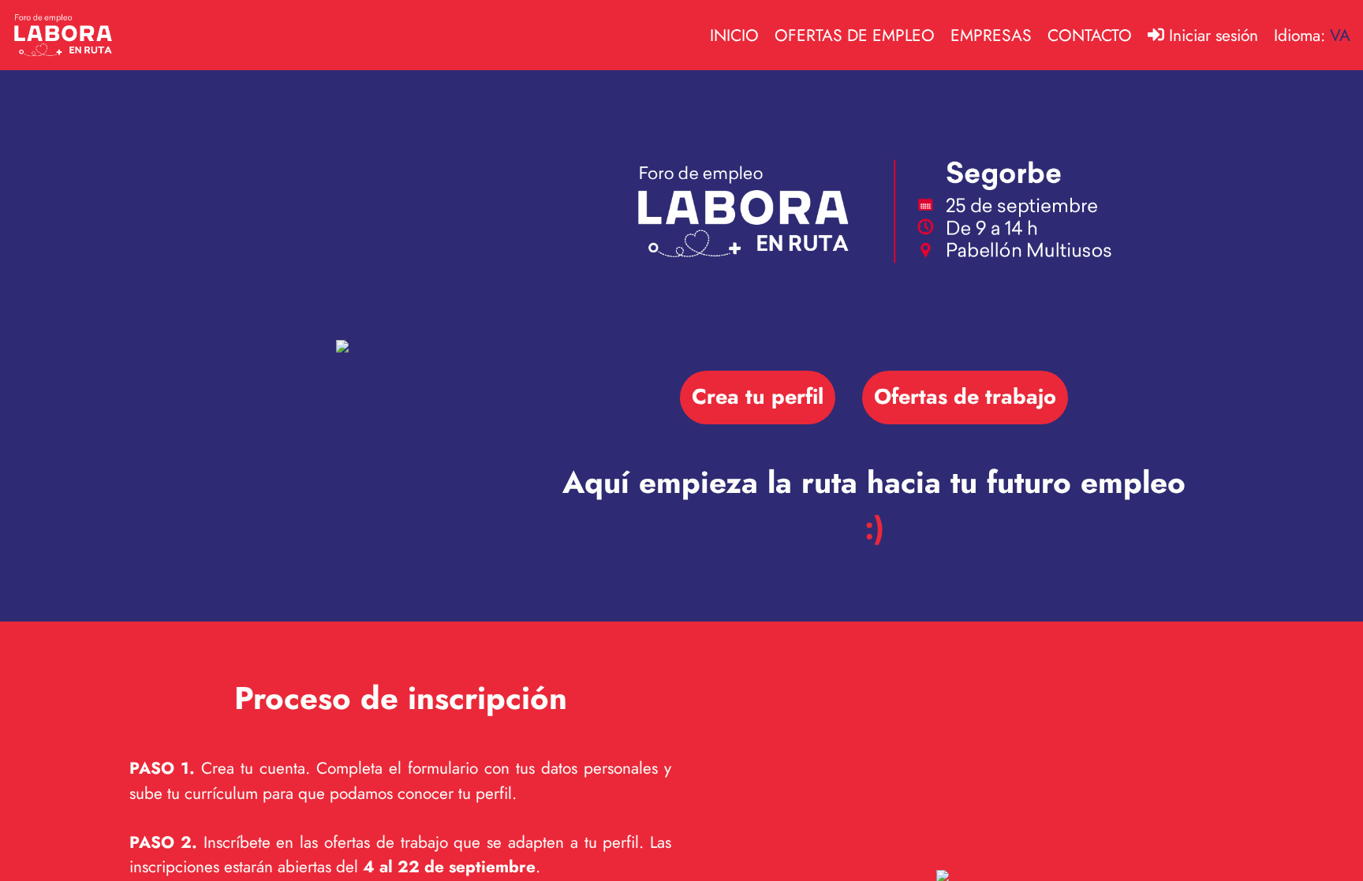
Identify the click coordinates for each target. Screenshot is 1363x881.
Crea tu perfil (757, 396)
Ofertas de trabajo (965, 396)
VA (1340, 35)
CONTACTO (1089, 35)
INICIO (734, 35)
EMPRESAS (991, 35)
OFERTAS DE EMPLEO (855, 35)
